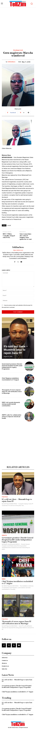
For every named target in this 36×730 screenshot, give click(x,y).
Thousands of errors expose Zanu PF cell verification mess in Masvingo (12, 391)
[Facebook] (15, 261)
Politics (5, 496)
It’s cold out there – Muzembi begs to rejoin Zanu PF (16, 350)
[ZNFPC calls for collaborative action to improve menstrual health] (29, 416)
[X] (18, 261)
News (3, 579)
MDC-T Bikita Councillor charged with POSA (9, 235)
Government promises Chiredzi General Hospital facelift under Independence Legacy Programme (12, 366)
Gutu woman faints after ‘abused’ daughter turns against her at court (26, 236)
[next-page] (31, 320)
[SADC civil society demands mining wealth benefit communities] (29, 404)
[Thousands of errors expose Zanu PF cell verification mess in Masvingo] (29, 391)
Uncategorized (18, 50)
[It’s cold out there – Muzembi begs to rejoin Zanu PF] (18, 338)
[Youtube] (21, 261)
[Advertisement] (18, 26)
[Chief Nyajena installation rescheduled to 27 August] (29, 379)
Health (4, 535)
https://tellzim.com (18, 250)
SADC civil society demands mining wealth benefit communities (11, 404)
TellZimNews (11, 61)
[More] (28, 112)
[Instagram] (9, 645)
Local (9, 225)
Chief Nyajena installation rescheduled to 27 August (10, 379)
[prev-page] (27, 320)
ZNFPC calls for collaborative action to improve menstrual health (11, 416)
